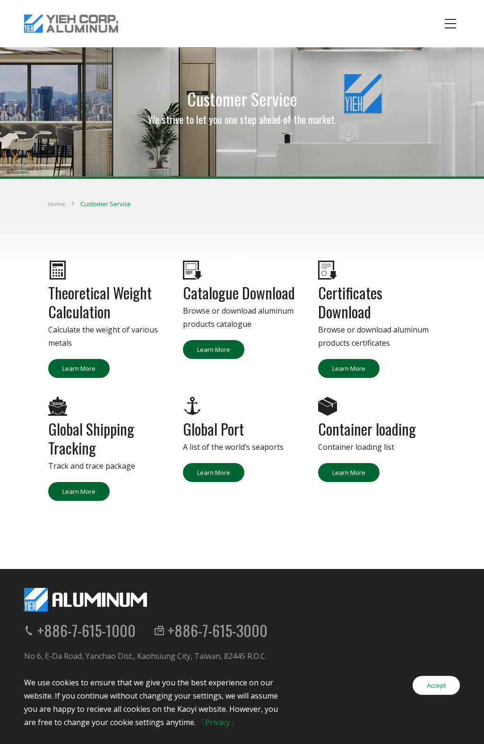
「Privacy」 (218, 722)
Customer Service (105, 204)
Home (56, 204)
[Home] (71, 23)
